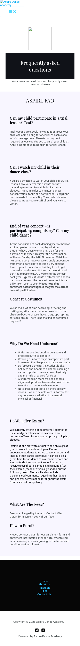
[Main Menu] (12, 12)
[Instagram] (43, 631)
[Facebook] (37, 631)
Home (44, 581)
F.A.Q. (44, 591)
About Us (44, 584)
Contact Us (44, 594)
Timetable (44, 587)
